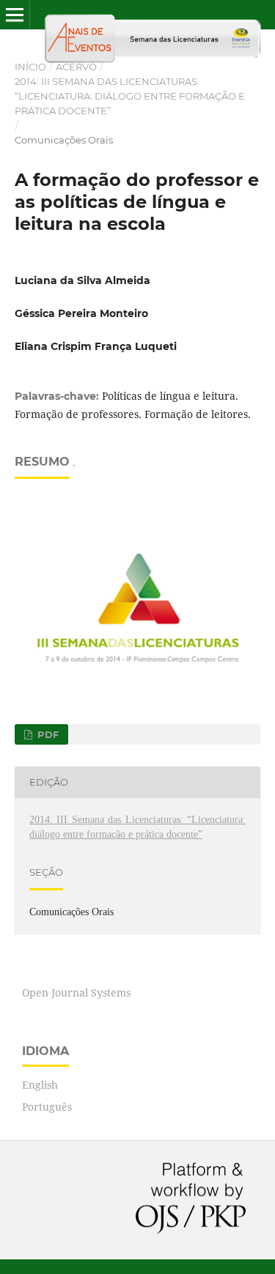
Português (47, 1107)
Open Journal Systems (76, 992)
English (40, 1085)
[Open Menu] (14, 14)
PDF (46, 734)
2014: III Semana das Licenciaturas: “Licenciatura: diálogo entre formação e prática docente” (130, 95)
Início (30, 66)
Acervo (76, 66)
